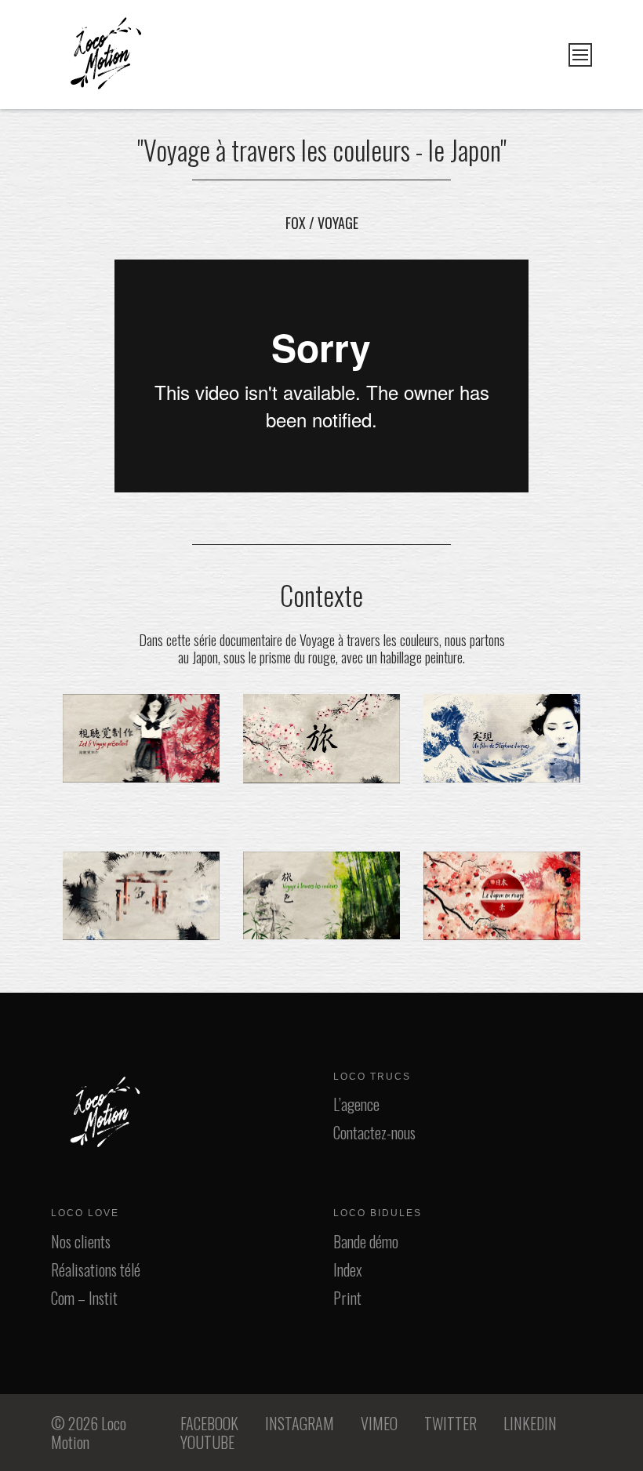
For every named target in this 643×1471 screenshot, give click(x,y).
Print (347, 1297)
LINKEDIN (530, 1423)
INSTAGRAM (299, 1423)
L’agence (356, 1104)
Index (347, 1269)
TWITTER (450, 1423)
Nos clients (81, 1241)
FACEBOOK (209, 1423)
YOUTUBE (207, 1442)
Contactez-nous (374, 1132)
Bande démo (365, 1241)
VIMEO (379, 1423)
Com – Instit (84, 1297)
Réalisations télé (95, 1269)
